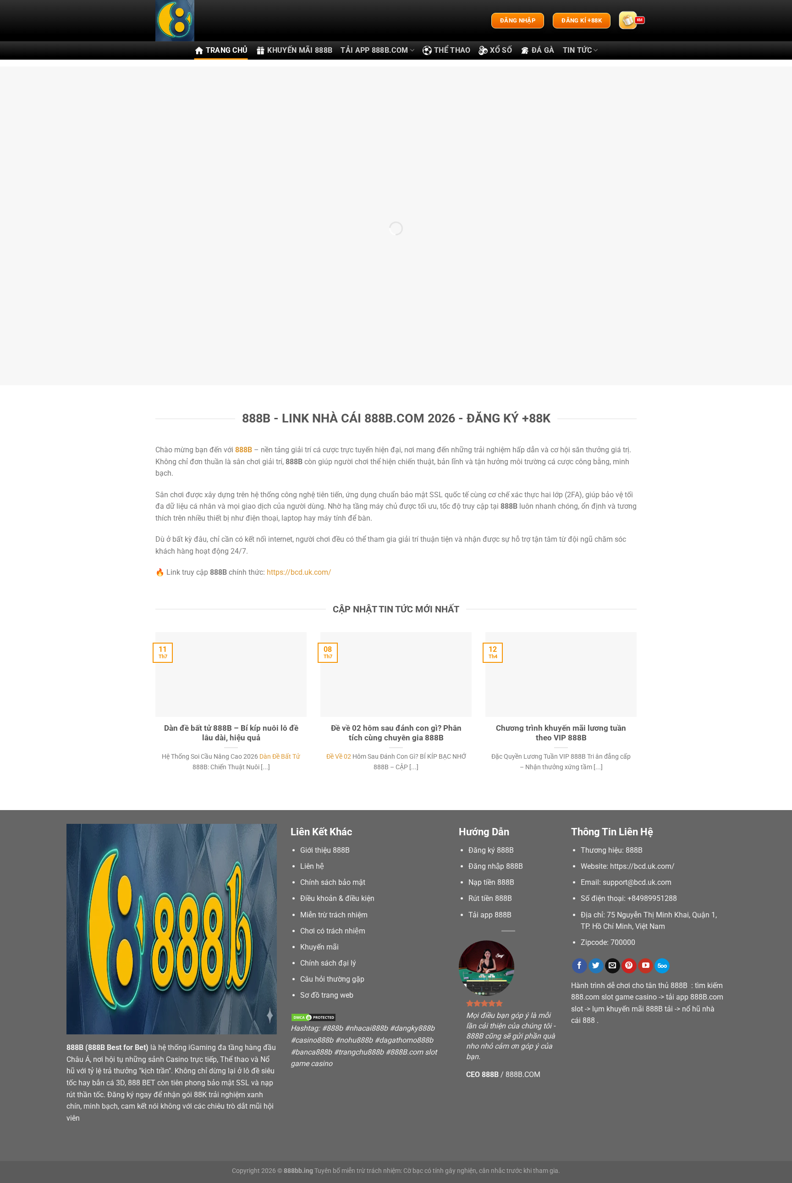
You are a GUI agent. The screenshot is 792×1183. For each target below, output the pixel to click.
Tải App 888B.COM (374, 50)
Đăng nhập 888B (495, 866)
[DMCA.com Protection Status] (313, 1016)
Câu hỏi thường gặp (332, 979)
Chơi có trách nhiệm (332, 931)
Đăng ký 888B (491, 850)
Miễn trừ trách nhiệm (334, 915)
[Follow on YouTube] (645, 966)
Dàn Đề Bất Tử (279, 757)
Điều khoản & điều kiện (337, 898)
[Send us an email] (612, 966)
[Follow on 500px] (662, 966)
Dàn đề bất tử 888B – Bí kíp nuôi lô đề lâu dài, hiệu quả (231, 733)
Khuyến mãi (319, 947)
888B (74, 1047)
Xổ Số (501, 50)
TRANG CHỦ (227, 50)
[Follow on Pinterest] (629, 966)
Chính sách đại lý (328, 963)
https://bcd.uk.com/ (299, 572)
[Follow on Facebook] (579, 966)
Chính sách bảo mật (332, 882)
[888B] (201, 20)
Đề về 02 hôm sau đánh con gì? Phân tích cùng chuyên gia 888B (396, 733)
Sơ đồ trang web (326, 995)
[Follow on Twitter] (596, 966)
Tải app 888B (490, 915)
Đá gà (543, 50)
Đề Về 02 (338, 757)
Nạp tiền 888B (491, 882)
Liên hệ (312, 866)
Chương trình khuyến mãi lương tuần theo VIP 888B (561, 733)
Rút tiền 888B (490, 898)
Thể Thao (452, 50)
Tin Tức (577, 50)
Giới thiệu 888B (325, 850)
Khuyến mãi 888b (299, 50)
